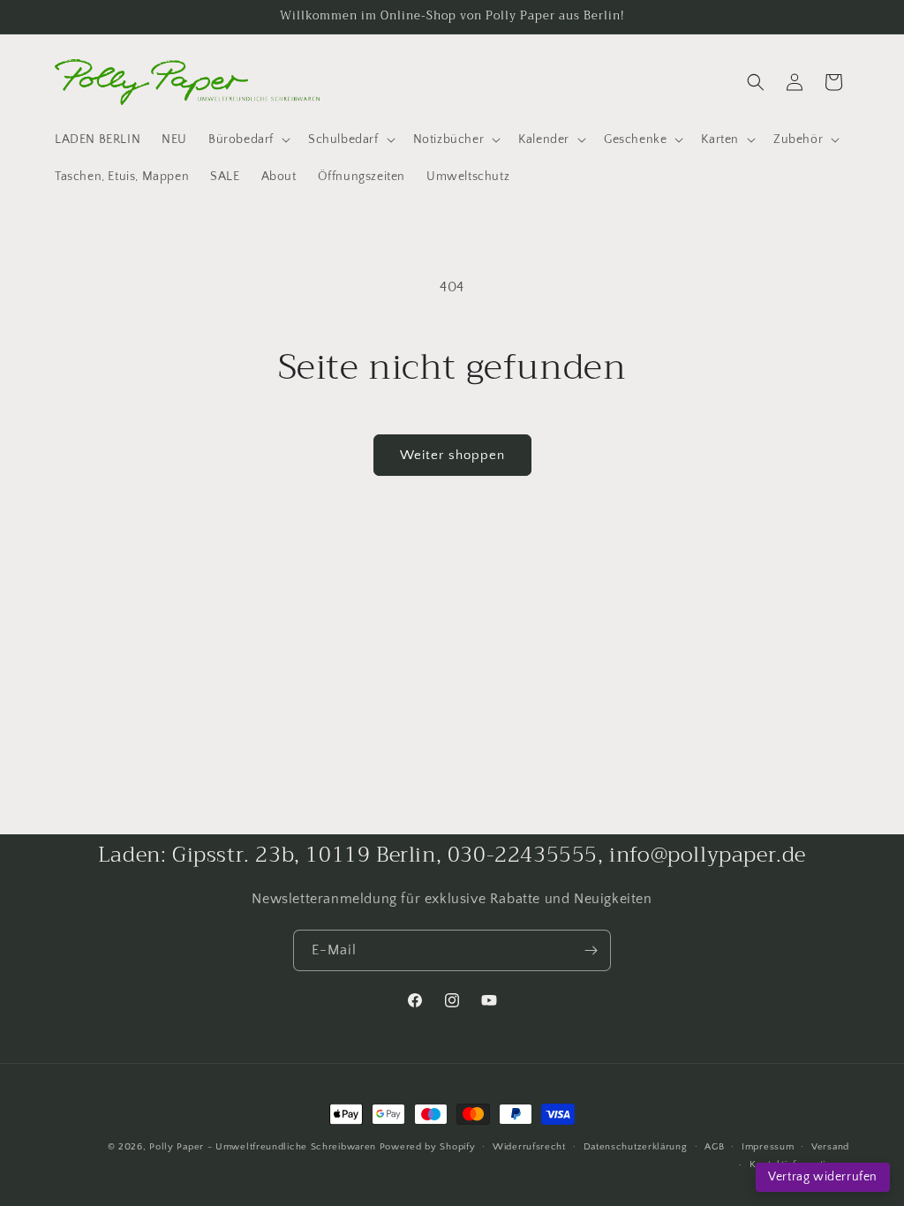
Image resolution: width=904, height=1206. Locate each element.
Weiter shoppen (452, 455)
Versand (830, 1147)
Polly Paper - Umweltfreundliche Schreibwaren (262, 1147)
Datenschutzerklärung (636, 1147)
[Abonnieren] (590, 950)
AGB (714, 1147)
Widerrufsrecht (529, 1147)
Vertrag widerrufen (823, 1177)
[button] (248, 139)
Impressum (768, 1147)
